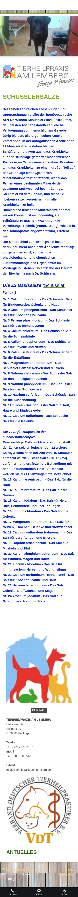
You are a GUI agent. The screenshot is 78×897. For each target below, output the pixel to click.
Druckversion (15, 869)
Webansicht (67, 874)
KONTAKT (39, 710)
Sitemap (34, 869)
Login (72, 869)
